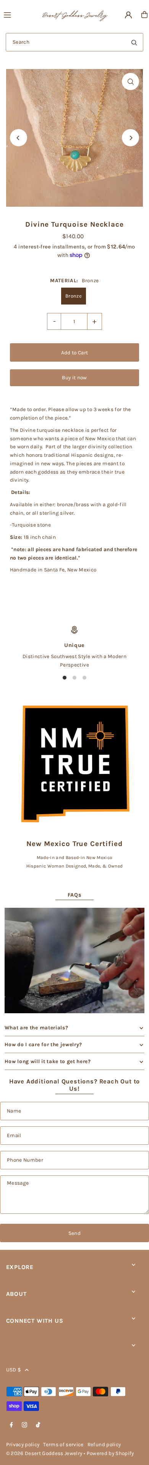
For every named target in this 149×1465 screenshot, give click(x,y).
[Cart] (144, 14)
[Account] (128, 15)
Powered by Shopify (110, 1453)
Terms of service (63, 1444)
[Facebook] (11, 1425)
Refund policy (104, 1444)
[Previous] (18, 137)
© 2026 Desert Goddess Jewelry (44, 1453)
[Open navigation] (19, 14)
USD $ (13, 1370)
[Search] (134, 42)
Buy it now (74, 377)
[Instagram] (24, 1425)
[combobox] (74, 42)
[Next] (130, 137)
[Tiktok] (38, 1425)
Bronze (73, 296)
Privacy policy (23, 1444)
